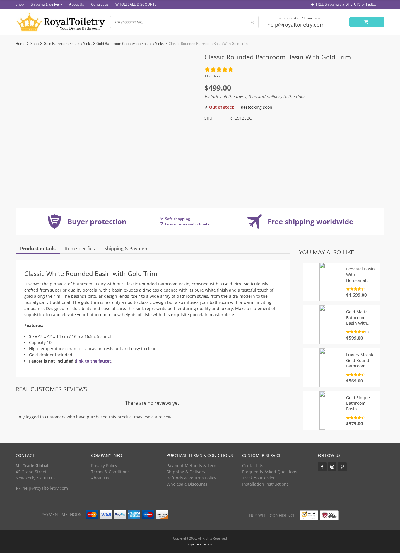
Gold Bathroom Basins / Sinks (68, 43)
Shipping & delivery (46, 4)
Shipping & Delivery (186, 471)
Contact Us (252, 465)
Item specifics (80, 248)
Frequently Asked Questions (269, 471)
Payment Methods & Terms (193, 465)
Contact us (99, 4)
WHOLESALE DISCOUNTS (136, 4)
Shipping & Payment (126, 248)
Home (20, 43)
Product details (38, 248)
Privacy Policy (104, 465)
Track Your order (258, 478)
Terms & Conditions (110, 471)
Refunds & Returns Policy (191, 478)
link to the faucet (93, 361)
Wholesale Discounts (187, 484)
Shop (20, 4)
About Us (76, 4)
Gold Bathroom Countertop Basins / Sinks (130, 43)
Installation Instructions (265, 484)
